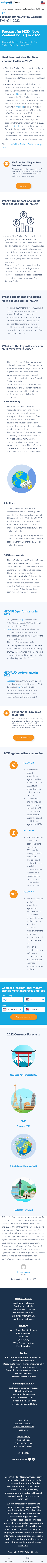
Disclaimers (8, 13)
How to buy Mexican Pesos (23, 1397)
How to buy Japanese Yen (23, 1394)
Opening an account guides (23, 1376)
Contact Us (23, 1453)
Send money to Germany (23, 1315)
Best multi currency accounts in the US (23, 1370)
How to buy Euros (23, 1391)
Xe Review (23, 1336)
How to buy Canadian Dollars (23, 1404)
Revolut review (23, 1346)
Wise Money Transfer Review (23, 1330)
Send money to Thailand (23, 1309)
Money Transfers (9, 1561)
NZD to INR (29, 830)
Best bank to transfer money (23, 1367)
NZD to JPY (29, 891)
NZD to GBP (29, 762)
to (25, 1005)
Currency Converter (23, 1446)
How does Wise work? (23, 1360)
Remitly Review (23, 1333)
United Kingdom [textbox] (37, 1009)
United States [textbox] (13, 1009)
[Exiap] (10, 2)
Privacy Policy (23, 1436)
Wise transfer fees (23, 1373)
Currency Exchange (23, 1443)
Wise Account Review (23, 1343)
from (4, 1005)
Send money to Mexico (23, 1319)
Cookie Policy (23, 1439)
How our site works (23, 1423)
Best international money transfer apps (23, 1357)
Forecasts (10, 9)
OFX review (23, 1339)
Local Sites (24, 1429)
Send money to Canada (23, 1303)
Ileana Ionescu (23, 1272)
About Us (23, 1420)
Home (4, 9)
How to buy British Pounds (23, 1400)
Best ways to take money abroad (24, 1387)
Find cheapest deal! (24, 1017)
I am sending (7, 995)
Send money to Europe (23, 1312)
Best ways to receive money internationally (23, 1363)
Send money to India (23, 1306)
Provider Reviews (28, 1561)
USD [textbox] (32, 999)
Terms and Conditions (23, 1426)
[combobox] (34, 999)
